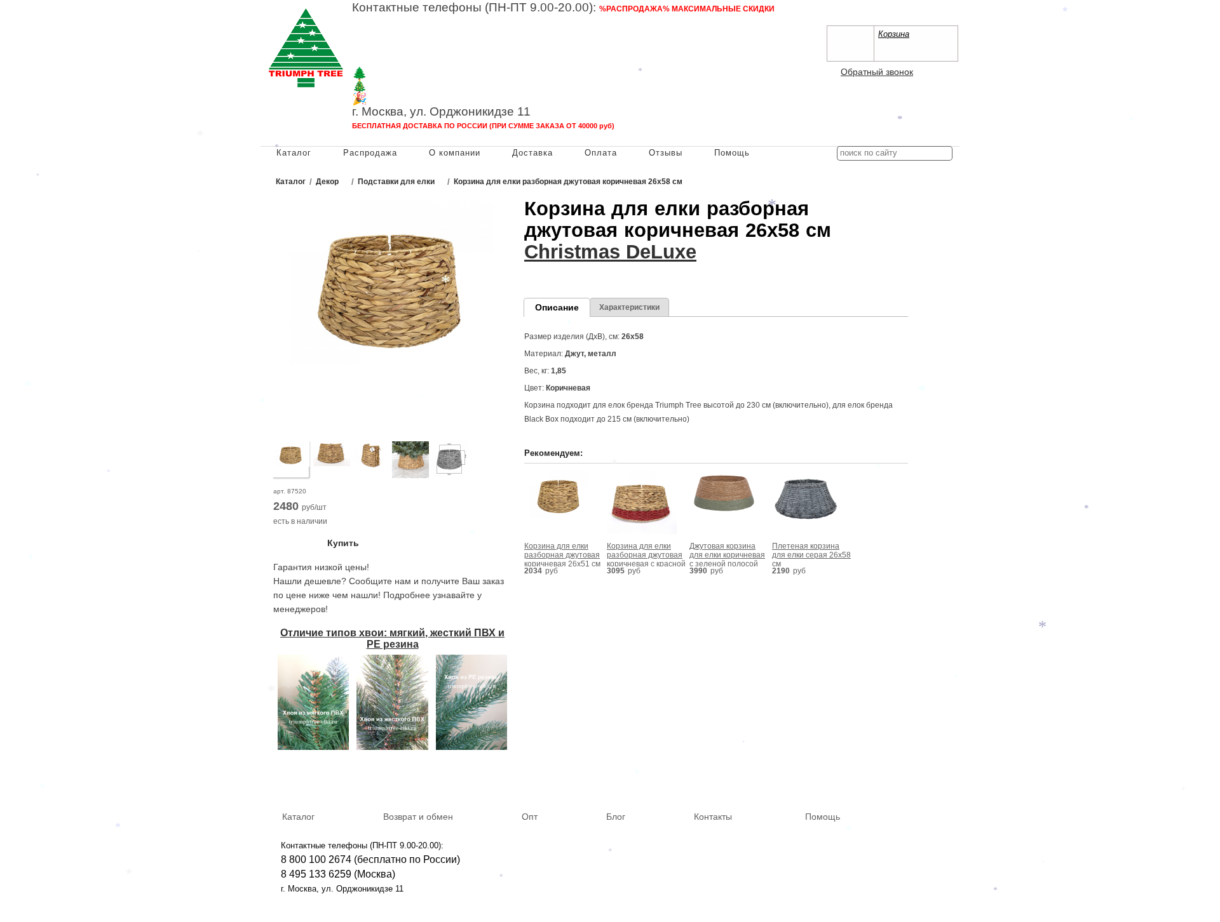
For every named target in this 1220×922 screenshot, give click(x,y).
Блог (615, 817)
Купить (343, 543)
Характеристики (629, 307)
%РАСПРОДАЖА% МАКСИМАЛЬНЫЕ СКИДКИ (687, 8)
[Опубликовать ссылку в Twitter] (945, 778)
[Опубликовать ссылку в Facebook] (908, 778)
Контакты (713, 817)
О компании (454, 152)
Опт (530, 817)
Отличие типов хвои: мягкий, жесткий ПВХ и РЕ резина (392, 638)
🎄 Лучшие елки (397, 86)
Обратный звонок (877, 72)
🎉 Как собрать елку (409, 98)
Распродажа (370, 152)
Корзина (893, 34)
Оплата (601, 152)
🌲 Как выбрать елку (410, 73)
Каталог (293, 152)
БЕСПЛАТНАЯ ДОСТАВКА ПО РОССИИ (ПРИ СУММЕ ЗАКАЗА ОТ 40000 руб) (483, 126)
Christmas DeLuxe (610, 252)
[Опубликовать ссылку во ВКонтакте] (890, 779)
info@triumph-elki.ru (651, 48)
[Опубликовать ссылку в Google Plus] (927, 778)
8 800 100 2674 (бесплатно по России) (370, 859)
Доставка (532, 152)
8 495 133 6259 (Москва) (409, 35)
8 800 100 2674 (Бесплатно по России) (442, 22)
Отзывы (665, 152)
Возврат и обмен (418, 817)
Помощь (732, 152)
